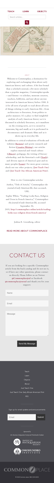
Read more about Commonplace (27, 230)
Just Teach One (41, 167)
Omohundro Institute (38, 435)
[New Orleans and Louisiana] (27, 36)
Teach (10, 11)
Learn (26, 11)
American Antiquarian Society (20, 435)
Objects (42, 11)
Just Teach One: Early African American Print (27, 392)
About (27, 384)
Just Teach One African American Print (29, 171)
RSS (27, 396)
